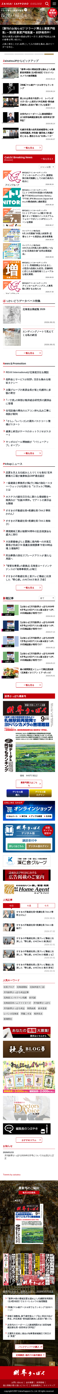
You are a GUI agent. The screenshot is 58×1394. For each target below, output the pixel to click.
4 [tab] (39, 54)
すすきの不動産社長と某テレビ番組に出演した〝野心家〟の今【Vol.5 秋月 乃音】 (28, 577)
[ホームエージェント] (27, 889)
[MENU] (54, 3)
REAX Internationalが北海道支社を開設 (27, 372)
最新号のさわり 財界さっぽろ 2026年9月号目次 (28, 1291)
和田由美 (31, 1008)
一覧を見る (29, 147)
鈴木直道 (42, 1008)
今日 (11, 905)
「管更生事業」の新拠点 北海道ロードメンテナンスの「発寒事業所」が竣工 (29, 567)
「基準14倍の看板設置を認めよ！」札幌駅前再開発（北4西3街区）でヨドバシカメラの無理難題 (30, 1300)
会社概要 (30, 1382)
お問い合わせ (17, 1382)
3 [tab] (29, 54)
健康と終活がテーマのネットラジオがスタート (28, 432)
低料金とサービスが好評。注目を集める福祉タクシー (28, 380)
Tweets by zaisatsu (12, 1174)
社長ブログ (9, 986)
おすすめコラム (29, 1139)
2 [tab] (19, 54)
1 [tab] (9, 54)
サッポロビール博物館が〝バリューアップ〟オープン (27, 443)
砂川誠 (32, 997)
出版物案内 (36, 1385)
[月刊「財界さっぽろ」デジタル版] (16, 846)
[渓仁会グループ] (27, 860)
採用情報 (40, 1382)
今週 (29, 905)
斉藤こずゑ (26, 1013)
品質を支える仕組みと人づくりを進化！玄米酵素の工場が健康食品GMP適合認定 (29, 474)
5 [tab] (49, 54)
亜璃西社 (8, 1018)
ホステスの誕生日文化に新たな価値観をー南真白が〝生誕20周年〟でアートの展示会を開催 (28, 500)
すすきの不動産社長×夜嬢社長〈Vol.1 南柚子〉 (28, 522)
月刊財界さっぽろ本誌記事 (16, 992)
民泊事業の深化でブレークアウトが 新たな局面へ (29, 556)
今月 (46, 905)
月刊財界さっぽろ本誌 (14, 1008)
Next (54, 16)
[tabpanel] (29, 29)
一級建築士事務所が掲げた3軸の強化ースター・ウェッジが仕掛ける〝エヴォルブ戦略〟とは (29, 486)
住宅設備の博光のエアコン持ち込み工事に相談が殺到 (28, 412)
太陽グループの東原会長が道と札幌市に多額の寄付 (28, 391)
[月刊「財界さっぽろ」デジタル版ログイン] (38, 846)
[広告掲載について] (27, 874)
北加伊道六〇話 (37, 986)
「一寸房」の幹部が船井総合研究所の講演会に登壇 (28, 401)
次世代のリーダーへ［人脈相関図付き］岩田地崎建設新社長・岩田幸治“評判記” (29, 1326)
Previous (3, 16)
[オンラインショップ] (29, 810)
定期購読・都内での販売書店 (29, 1354)
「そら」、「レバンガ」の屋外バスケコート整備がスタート (28, 422)
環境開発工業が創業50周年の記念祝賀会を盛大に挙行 (28, 532)
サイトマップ (49, 1385)
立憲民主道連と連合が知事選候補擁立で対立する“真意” (29, 1335)
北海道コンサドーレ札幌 (15, 997)
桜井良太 (38, 1013)
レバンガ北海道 (11, 1013)
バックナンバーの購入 (29, 1346)
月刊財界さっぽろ (41, 1002)
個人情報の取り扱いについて (15, 1385)
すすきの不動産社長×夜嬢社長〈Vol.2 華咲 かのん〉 (28, 512)
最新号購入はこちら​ (29, 784)
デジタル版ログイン (40, 793)
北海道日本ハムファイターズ (17, 1002)
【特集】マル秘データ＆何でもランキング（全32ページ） (29, 1308)
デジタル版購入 (17, 793)
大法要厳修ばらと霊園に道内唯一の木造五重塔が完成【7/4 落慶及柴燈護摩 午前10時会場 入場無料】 (29, 545)
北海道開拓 (22, 986)
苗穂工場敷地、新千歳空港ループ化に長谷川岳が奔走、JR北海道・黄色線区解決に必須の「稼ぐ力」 (29, 1317)
